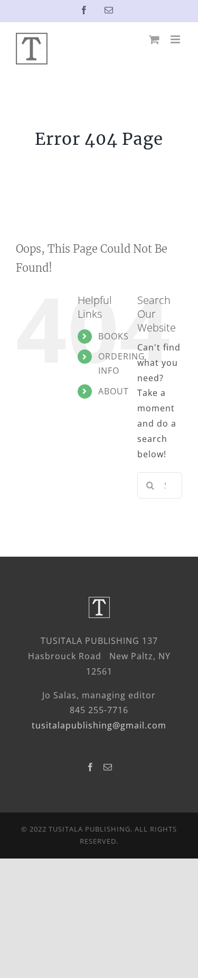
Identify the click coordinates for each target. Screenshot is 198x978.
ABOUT (113, 391)
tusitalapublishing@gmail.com (99, 725)
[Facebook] (90, 767)
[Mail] (107, 767)
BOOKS (113, 336)
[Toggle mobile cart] (154, 39)
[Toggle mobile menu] (176, 39)
